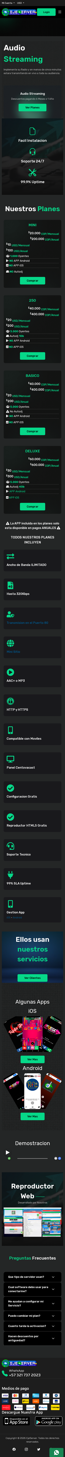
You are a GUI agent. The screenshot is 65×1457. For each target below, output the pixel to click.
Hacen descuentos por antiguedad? (23, 1338)
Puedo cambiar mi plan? (24, 1315)
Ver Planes (32, 107)
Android (17, 917)
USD (19, 3)
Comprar (32, 280)
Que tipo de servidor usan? (26, 1277)
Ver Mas (32, 1059)
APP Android (17, 491)
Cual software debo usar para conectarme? (28, 1289)
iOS (8, 917)
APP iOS (14, 497)
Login (46, 12)
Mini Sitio (13, 652)
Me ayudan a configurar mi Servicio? (26, 1303)
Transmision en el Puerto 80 (27, 623)
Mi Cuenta (7, 3)
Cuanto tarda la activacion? (27, 1326)
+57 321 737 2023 (25, 1375)
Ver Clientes (32, 978)
